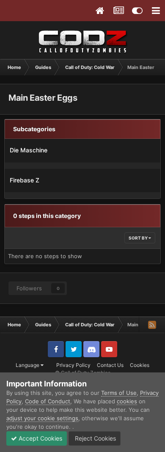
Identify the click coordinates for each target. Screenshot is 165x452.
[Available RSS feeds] (152, 325)
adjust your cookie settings (42, 418)
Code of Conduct (47, 401)
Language (28, 365)
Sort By (138, 237)
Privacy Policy (73, 365)
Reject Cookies (94, 438)
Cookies (139, 365)
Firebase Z (24, 180)
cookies (127, 401)
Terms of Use (119, 392)
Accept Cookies (39, 438)
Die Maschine (28, 150)
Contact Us (110, 365)
